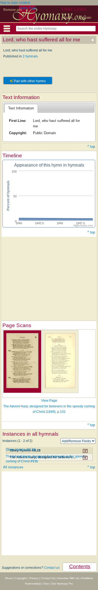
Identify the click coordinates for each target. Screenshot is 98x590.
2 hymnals (30, 56)
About (9, 578)
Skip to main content (15, 3)
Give (46, 583)
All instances (13, 467)
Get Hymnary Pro (62, 583)
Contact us (52, 568)
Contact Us (48, 578)
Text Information (21, 108)
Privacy (33, 578)
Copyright (21, 578)
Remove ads (12, 10)
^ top (91, 147)
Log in (67, 18)
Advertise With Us (68, 578)
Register (85, 18)
